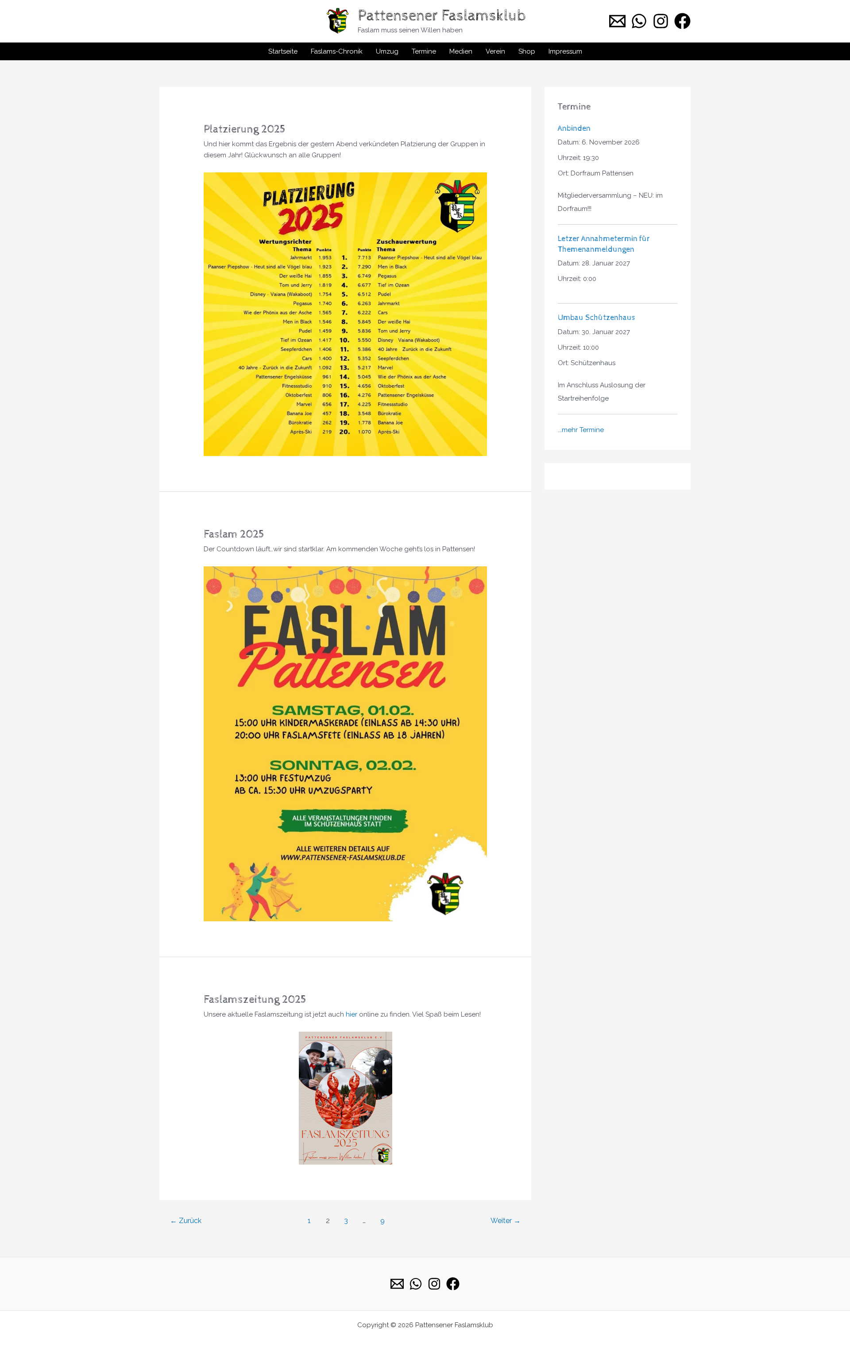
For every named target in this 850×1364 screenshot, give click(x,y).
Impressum (565, 51)
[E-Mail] (617, 21)
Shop (526, 51)
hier (351, 1014)
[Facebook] (682, 21)
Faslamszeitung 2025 (255, 999)
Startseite (283, 51)
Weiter (506, 1220)
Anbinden (574, 128)
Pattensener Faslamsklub (442, 16)
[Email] (397, 1283)
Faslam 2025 (234, 534)
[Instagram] (661, 21)
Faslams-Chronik (337, 51)
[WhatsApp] (639, 21)
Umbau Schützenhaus (596, 317)
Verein (495, 51)
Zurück (185, 1220)
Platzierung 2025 (245, 129)
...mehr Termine (581, 430)
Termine (424, 51)
